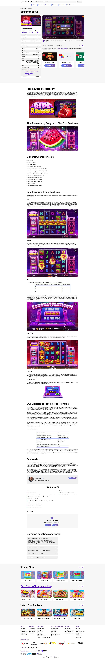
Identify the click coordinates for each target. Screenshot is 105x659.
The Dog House (60, 599)
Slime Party (44, 580)
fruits (34, 69)
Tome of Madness (41, 635)
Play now (50, 65)
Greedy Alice (40, 630)
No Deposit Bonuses (69, 633)
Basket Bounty (40, 634)
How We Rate (79, 635)
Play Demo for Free (65, 28)
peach (37, 71)
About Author (72, 477)
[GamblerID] (25, 2)
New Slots (23, 630)
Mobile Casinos (32, 630)
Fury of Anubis (28, 618)
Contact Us (78, 637)
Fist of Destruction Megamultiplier (64, 618)
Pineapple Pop (60, 580)
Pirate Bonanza (40, 628)
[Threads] (32, 648)
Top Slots (23, 628)
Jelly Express (44, 599)
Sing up (55, 525)
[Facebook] (36, 648)
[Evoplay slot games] (43, 643)
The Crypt (39, 633)
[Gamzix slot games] (62, 643)
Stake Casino (54, 630)
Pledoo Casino (66, 62)
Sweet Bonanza (77, 599)
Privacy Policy (79, 633)
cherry (32, 71)
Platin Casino (54, 633)
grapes (27, 71)
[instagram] (28, 648)
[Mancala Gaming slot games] (71, 643)
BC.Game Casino (55, 628)
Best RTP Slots (24, 634)
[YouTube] (34, 648)
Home (22, 8)
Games (25, 8)
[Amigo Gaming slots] (34, 643)
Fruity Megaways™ (77, 580)
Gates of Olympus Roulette (29, 599)
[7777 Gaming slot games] (80, 643)
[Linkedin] (38, 648)
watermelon (28, 69)
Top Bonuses (67, 628)
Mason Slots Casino (55, 634)
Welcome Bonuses (69, 631)
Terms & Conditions (80, 631)
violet (27, 72)
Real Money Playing (40, 449)
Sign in (80, 1)
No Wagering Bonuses (69, 630)
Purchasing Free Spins (32, 382)
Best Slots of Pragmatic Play (36, 586)
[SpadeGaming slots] (52, 643)
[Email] (43, 478)
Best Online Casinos (62, 48)
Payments (31, 633)
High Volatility (33, 164)
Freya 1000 (77, 618)
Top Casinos (32, 628)
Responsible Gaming (55, 656)
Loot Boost (28, 580)
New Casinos (32, 631)
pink (31, 72)
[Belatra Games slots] (25, 643)
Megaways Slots (24, 633)
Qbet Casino (83, 62)
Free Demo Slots (24, 631)
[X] (30, 648)
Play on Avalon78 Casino (65, 26)
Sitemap (77, 634)
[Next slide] (82, 46)
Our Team (78, 630)
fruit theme (28, 74)
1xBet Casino (54, 631)
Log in (48, 525)
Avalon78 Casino (50, 62)
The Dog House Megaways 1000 (47, 618)
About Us (78, 628)
